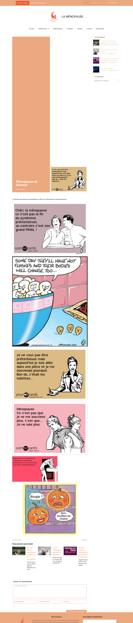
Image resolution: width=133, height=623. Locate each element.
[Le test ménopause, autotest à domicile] (96, 51)
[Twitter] (115, 2)
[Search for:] (93, 3)
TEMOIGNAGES (57, 29)
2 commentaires (114, 44)
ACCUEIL (31, 29)
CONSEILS (70, 29)
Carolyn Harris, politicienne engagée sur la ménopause (49, 3)
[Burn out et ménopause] (96, 69)
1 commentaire (112, 62)
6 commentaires (113, 70)
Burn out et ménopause (107, 68)
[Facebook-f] (109, 2)
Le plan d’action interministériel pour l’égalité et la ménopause (84, 552)
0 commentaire (112, 53)
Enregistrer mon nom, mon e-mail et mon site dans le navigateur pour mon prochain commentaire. (50, 606)
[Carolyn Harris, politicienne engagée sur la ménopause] (96, 43)
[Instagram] (112, 2)
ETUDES (89, 29)
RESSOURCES (100, 29)
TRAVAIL (79, 29)
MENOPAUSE (43, 29)
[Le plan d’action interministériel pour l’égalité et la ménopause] (96, 60)
